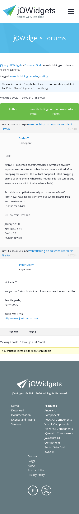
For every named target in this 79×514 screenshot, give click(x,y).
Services (16, 424)
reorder (33, 76)
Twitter (46, 490)
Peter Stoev (13, 88)
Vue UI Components (56, 424)
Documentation (21, 415)
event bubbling (19, 76)
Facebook (33, 490)
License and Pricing (23, 419)
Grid (38, 65)
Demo (15, 406)
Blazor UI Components (58, 429)
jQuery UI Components (58, 433)
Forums (29, 65)
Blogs (31, 461)
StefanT (24, 138)
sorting (43, 76)
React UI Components (58, 419)
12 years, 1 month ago (35, 88)
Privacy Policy (36, 474)
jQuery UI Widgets (11, 65)
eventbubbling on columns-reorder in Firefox (37, 126)
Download (17, 410)
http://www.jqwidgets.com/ (21, 318)
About (31, 465)
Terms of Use (36, 470)
